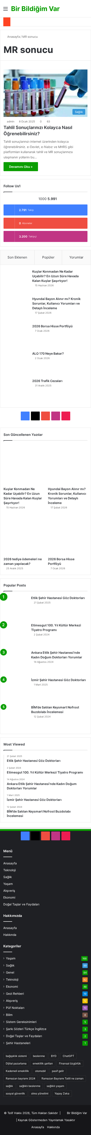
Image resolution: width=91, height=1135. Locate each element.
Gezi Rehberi (15, 993)
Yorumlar (76, 257)
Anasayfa (13, 36)
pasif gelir (58, 1071)
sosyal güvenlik (15, 1093)
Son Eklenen (17, 257)
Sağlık (7, 877)
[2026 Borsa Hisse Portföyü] (17, 336)
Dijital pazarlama (16, 1063)
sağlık (9, 1086)
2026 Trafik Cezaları (47, 381)
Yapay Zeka (62, 1093)
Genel (10, 972)
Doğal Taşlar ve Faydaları (21, 904)
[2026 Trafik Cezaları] (17, 391)
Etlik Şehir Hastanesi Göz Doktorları (58, 598)
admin (10, 121)
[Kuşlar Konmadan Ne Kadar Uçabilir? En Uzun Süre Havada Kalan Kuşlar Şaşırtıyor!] (17, 281)
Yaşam (8, 884)
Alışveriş (9, 890)
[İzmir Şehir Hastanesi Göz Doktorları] (16, 690)
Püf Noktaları (15, 1008)
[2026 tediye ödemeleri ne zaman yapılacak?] (23, 535)
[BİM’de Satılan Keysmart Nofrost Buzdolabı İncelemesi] (16, 717)
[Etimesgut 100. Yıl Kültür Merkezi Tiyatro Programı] (16, 635)
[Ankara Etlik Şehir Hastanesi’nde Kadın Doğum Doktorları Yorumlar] (16, 662)
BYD (54, 1056)
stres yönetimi (39, 1093)
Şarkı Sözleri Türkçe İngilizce (26, 1029)
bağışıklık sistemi (16, 1056)
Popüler (48, 257)
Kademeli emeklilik (17, 1071)
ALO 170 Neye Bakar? (48, 353)
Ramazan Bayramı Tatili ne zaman (62, 1078)
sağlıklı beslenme (29, 1086)
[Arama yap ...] (85, 10)
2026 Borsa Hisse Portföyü (52, 326)
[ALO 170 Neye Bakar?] (17, 363)
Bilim (9, 1015)
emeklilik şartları (43, 1063)
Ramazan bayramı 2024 (20, 1078)
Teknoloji (9, 870)
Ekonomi (9, 897)
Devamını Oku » (20, 167)
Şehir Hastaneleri (18, 1043)
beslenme (39, 1056)
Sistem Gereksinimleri (21, 1022)
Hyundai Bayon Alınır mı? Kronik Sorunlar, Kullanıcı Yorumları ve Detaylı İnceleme (56, 303)
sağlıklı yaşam (55, 1086)
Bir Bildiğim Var (77, 1113)
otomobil (40, 1071)
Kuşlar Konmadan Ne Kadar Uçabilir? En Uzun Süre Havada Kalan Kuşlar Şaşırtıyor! (55, 276)
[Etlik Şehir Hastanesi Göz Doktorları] (16, 608)
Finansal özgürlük (70, 1063)
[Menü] (5, 10)
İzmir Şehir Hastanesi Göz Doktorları (58, 680)
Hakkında (9, 934)
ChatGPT (68, 1056)
